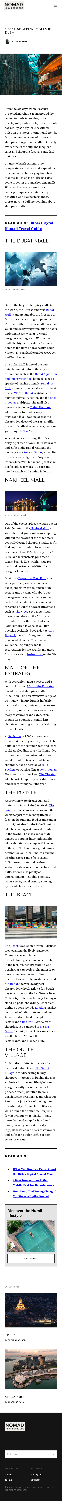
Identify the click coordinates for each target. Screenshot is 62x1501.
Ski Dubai (14, 736)
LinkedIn (35, 1479)
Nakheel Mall (39, 528)
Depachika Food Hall (32, 578)
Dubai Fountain (40, 407)
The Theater (47, 774)
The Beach (12, 946)
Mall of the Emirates (40, 686)
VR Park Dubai (23, 393)
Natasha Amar (20, 42)
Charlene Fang (16, 1402)
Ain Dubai (11, 984)
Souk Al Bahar (32, 452)
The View (21, 611)
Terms (8, 1479)
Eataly (39, 1008)
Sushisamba (35, 654)
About (8, 1474)
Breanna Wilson (17, 1340)
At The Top (27, 431)
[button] (55, 5)
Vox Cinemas (47, 769)
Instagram (37, 1474)
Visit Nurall (31, 1258)
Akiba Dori (26, 1022)
